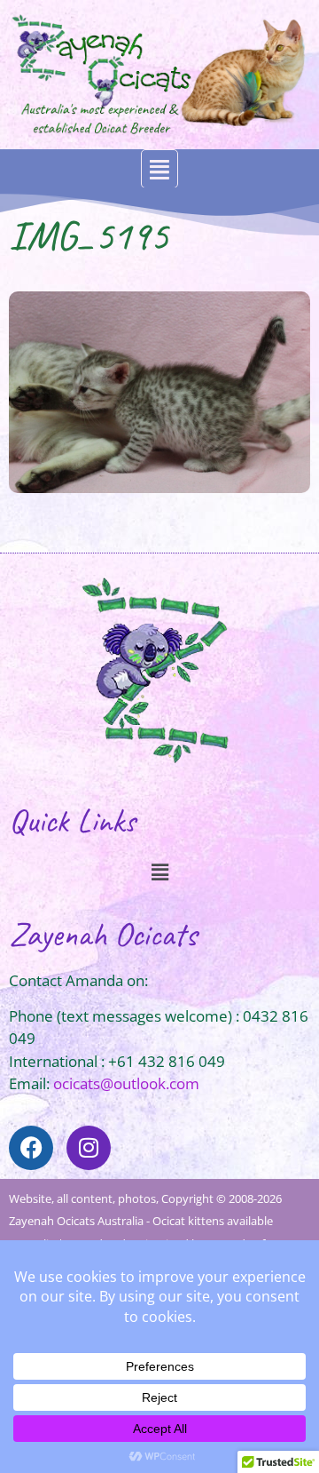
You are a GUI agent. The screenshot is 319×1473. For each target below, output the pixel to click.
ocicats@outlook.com (126, 1083)
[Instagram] (88, 1148)
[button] (159, 169)
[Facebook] (31, 1148)
